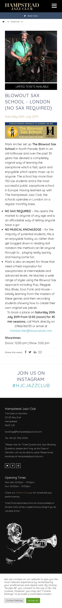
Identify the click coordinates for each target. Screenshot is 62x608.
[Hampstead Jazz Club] (22, 6)
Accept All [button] (33, 600)
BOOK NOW (33, 16)
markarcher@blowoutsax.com (31, 331)
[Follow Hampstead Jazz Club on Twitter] (7, 465)
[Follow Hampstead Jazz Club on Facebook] (13, 465)
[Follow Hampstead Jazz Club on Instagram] (18, 465)
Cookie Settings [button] (14, 600)
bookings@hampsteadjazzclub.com (23, 431)
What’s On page (24, 492)
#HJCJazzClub (31, 385)
